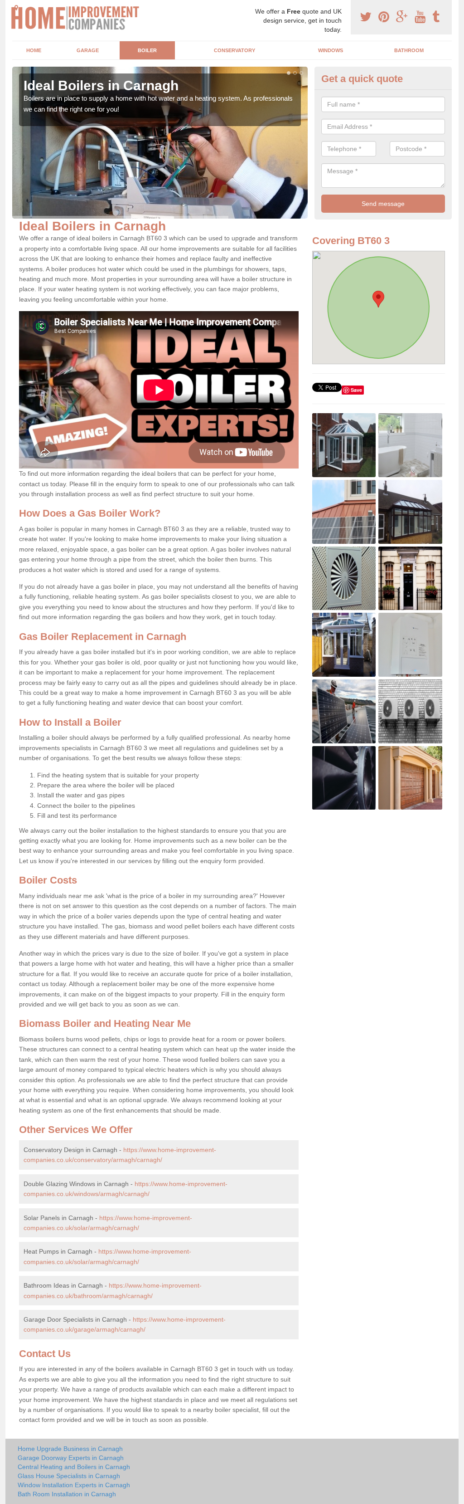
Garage (88, 50)
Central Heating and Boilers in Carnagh (74, 1466)
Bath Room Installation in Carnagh (67, 1494)
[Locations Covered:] (16, 8)
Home (33, 50)
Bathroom (409, 50)
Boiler (147, 50)
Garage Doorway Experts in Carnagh (71, 1457)
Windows (330, 50)
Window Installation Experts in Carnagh (74, 1485)
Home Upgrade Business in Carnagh (70, 1448)
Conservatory (234, 50)
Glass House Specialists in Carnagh (69, 1476)
